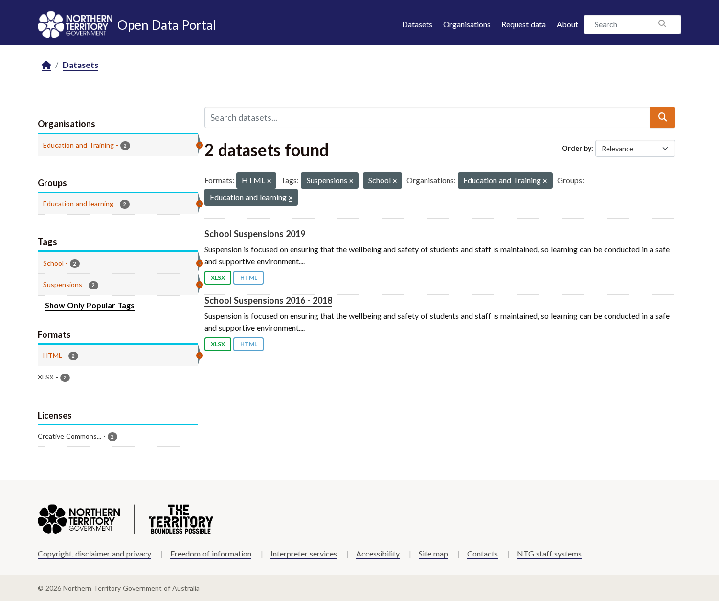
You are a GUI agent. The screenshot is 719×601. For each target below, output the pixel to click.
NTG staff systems (549, 553)
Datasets (417, 24)
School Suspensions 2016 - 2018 (268, 300)
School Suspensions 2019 (254, 233)
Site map (433, 553)
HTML (248, 277)
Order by (576, 148)
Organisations (467, 24)
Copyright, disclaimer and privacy (94, 553)
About (567, 24)
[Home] (46, 65)
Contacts (482, 553)
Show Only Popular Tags (90, 305)
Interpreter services (303, 553)
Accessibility (378, 553)
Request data (523, 24)
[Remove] (269, 181)
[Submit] (662, 117)
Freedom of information (210, 553)
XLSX (218, 277)
